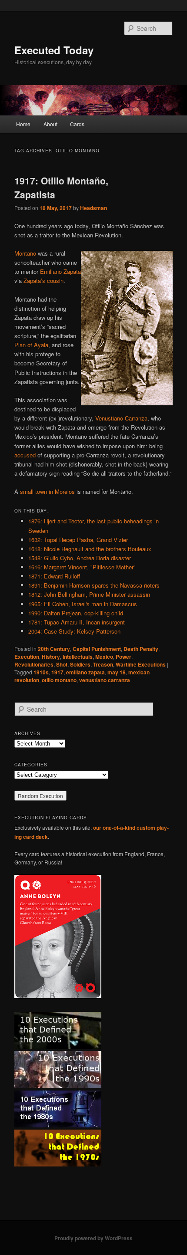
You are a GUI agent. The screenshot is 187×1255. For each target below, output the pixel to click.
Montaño (25, 253)
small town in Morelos (47, 491)
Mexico (104, 656)
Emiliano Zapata (60, 271)
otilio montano (59, 680)
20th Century (54, 649)
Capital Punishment (97, 649)
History (51, 656)
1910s (41, 672)
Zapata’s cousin (43, 280)
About (50, 124)
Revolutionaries (33, 664)
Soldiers (80, 664)
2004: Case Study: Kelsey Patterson (74, 631)
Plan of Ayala (31, 345)
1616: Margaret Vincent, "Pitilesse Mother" (82, 567)
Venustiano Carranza (121, 418)
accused (25, 455)
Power (123, 656)
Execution (26, 656)
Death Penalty (141, 649)
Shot (61, 664)
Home (23, 124)
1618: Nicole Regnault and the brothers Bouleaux (89, 549)
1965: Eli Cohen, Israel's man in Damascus (82, 604)
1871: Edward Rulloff (54, 576)
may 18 (116, 672)
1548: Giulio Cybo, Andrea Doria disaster (79, 558)
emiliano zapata (85, 672)
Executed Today (54, 50)
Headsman (93, 208)
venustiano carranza (104, 680)
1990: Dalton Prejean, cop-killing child (75, 613)
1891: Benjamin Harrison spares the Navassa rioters (94, 585)
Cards (77, 124)
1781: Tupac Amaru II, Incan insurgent (76, 622)
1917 (57, 672)
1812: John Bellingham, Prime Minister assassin (89, 594)
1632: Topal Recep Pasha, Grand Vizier (78, 540)
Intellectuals (78, 656)
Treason (103, 664)
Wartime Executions (141, 664)
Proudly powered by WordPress (93, 1238)
